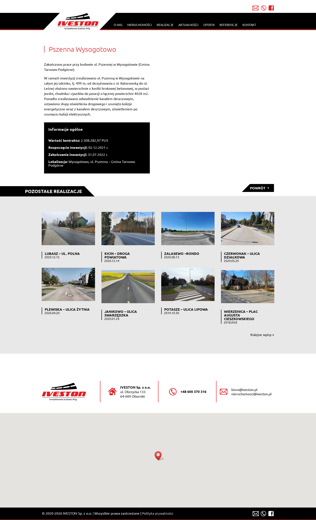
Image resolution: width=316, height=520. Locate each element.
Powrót (257, 188)
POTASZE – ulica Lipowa (186, 309)
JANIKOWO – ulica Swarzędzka (120, 313)
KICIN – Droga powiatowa (117, 255)
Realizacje (165, 25)
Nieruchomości (139, 25)
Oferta (209, 25)
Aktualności (188, 25)
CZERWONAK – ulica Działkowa (242, 255)
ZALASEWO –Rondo (181, 253)
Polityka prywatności (157, 513)
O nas (118, 25)
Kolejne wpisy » (262, 334)
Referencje (228, 25)
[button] (159, 455)
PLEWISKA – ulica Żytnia (67, 309)
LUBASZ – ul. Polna (62, 253)
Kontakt (249, 25)
